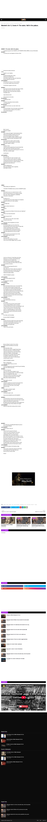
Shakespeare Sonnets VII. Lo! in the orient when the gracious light (16, 629)
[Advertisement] (23, 9)
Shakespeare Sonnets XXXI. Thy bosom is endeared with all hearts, (38, 525)
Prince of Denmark (16, 504)
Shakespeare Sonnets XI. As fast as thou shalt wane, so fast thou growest (18, 653)
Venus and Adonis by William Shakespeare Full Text (14, 739)
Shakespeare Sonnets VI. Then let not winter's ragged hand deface (16, 639)
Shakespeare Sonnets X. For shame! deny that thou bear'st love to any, (17, 624)
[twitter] (35, 586)
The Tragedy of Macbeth (30, 504)
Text (25, 504)
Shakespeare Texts (9, 820)
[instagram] (35, 588)
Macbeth (10, 504)
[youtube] (12, 588)
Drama (7, 504)
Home (37, 820)
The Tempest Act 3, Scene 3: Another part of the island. (15, 658)
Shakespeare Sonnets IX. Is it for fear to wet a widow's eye (16, 634)
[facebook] (12, 586)
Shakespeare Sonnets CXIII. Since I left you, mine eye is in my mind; (16, 809)
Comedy (4, 504)
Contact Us (44, 820)
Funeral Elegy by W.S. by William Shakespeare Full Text (15, 734)
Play (12, 504)
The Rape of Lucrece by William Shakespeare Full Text (15, 744)
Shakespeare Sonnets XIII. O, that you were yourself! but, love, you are (17, 814)
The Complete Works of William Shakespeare (7, 525)
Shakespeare (22, 504)
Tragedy (35, 504)
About (40, 820)
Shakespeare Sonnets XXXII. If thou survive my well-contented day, (23, 525)
